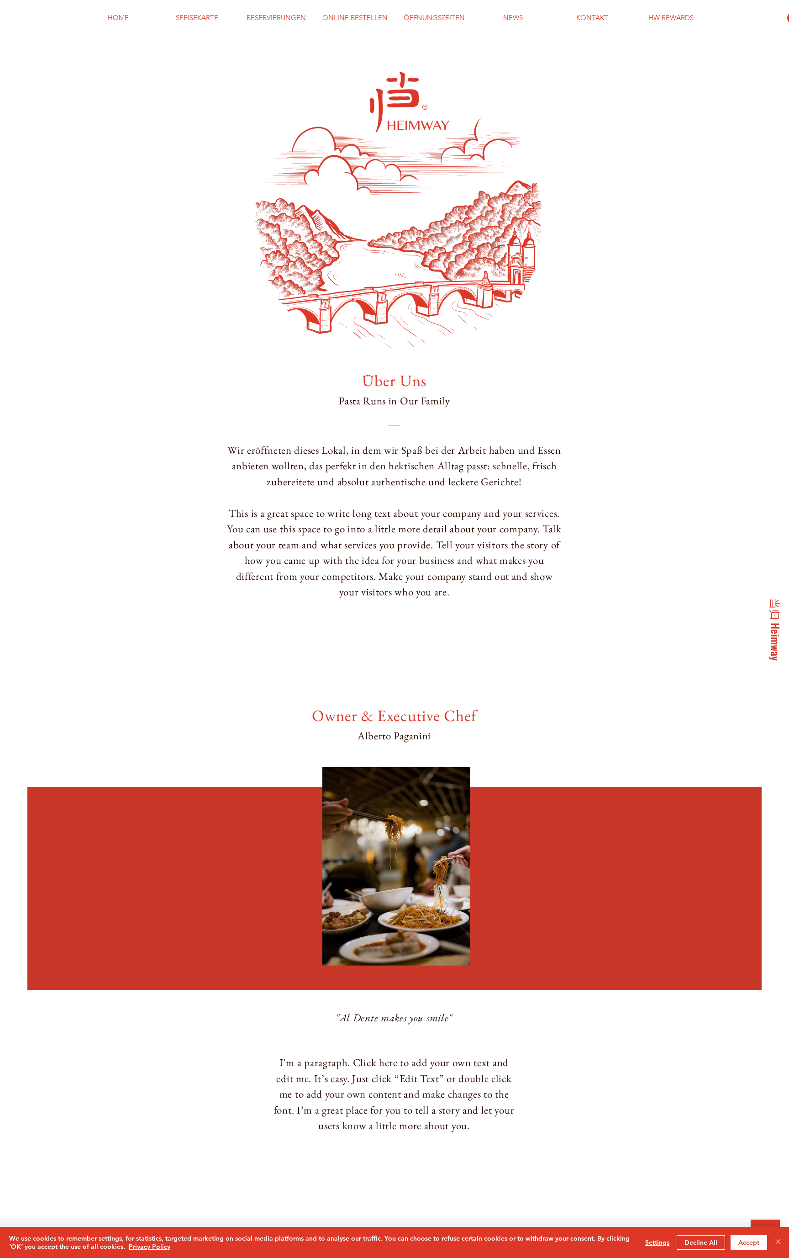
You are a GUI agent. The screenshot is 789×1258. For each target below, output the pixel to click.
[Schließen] (778, 1242)
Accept (748, 1242)
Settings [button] (657, 1242)
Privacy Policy (149, 1246)
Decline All (700, 1242)
